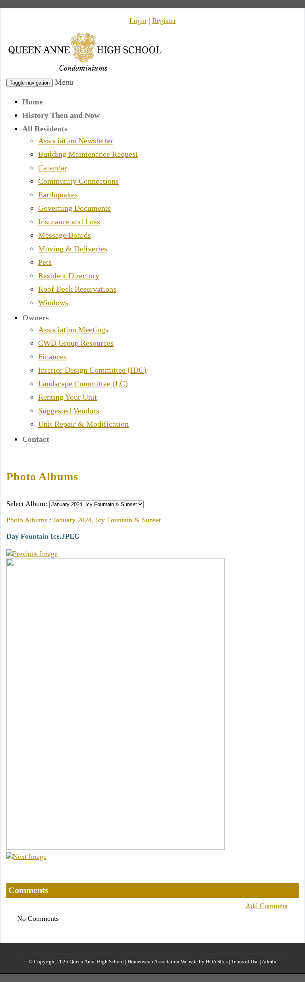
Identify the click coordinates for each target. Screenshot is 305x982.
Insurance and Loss (69, 221)
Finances (52, 356)
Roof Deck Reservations (77, 289)
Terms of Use (245, 962)
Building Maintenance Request (88, 154)
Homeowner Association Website (162, 962)
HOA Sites (217, 962)
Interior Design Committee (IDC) (92, 370)
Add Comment (266, 906)
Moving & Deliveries (72, 248)
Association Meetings (73, 329)
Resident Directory (68, 275)
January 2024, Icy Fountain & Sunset (107, 520)
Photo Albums (26, 520)
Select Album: (26, 504)
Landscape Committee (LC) (83, 383)
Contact (35, 439)
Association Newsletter (75, 140)
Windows (53, 302)
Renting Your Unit (67, 397)
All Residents (45, 128)
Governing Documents (74, 208)
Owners (35, 317)
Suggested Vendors (68, 410)
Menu (64, 81)
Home (32, 101)
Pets (45, 262)
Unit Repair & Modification (83, 424)
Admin (269, 962)
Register (164, 21)
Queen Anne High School (96, 962)
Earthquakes (58, 194)
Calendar (52, 167)
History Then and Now (61, 115)
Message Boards (64, 235)
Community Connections (78, 181)
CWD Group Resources (76, 343)
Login (138, 21)
